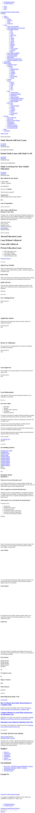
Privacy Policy (7, 759)
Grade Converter (14, 97)
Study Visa (10, 103)
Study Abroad (7, 63)
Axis (11, 32)
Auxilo (12, 39)
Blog (5, 129)
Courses (9, 79)
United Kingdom (14, 105)
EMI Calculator (14, 101)
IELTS (12, 82)
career (5, 7)
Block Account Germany (13, 120)
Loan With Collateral (12, 54)
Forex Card (10, 119)
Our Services (7, 753)
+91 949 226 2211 (8, 3)
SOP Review (13, 95)
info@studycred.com (9, 2)
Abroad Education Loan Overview (16, 28)
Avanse (12, 41)
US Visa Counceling (12, 126)
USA (11, 67)
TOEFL (12, 83)
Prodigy (12, 45)
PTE (11, 88)
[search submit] (16, 810)
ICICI (11, 34)
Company (6, 17)
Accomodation (11, 123)
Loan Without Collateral (13, 53)
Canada (12, 70)
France (12, 75)
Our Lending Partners (12, 29)
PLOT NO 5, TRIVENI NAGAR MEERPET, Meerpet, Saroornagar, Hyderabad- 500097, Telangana (18, 767)
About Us (9, 20)
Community (7, 130)
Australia (12, 73)
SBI (11, 31)
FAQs (8, 22)
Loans (5, 25)
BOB (11, 47)
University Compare (15, 94)
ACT (11, 89)
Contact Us (10, 23)
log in (5, 6)
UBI (11, 36)
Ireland (12, 78)
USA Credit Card (11, 117)
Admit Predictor (14, 92)
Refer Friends (10, 57)
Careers (9, 19)
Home (5, 16)
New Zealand (13, 113)
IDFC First (13, 35)
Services (6, 116)
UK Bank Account (12, 125)
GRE (11, 85)
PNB (11, 51)
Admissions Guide (12, 64)
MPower (12, 44)
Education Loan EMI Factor (14, 58)
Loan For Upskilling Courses (14, 60)
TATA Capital (14, 48)
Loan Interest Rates (12, 56)
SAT (11, 86)
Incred (12, 42)
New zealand (13, 76)
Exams (9, 81)
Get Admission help (12, 127)
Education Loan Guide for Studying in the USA (17, 722)
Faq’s (5, 9)
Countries (9, 66)
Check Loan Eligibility (13, 26)
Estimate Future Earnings (16, 98)
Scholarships (7, 61)
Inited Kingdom (14, 69)
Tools (8, 91)
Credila (12, 38)
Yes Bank (12, 50)
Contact (6, 758)
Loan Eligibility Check (16, 100)
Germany (12, 72)
